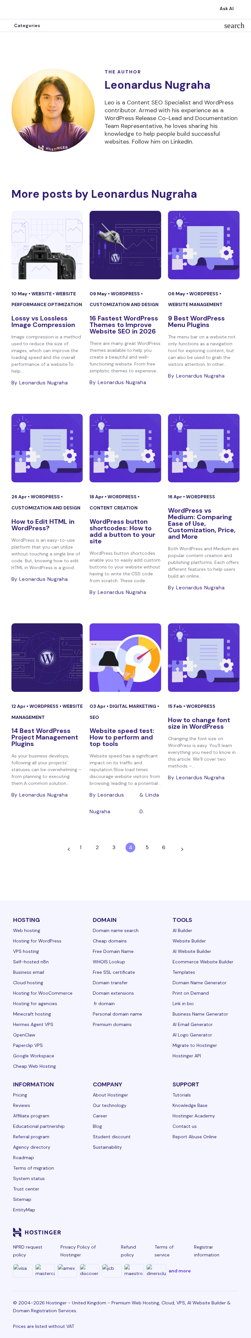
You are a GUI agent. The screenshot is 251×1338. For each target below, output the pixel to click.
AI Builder (182, 930)
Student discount (112, 1137)
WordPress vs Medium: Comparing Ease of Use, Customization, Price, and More (202, 523)
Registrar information (206, 1251)
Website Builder (189, 941)
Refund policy (128, 1251)
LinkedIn (181, 142)
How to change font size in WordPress (199, 723)
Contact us (185, 1126)
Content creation (114, 508)
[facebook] (138, 1232)
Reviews (21, 1105)
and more (180, 1271)
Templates (184, 972)
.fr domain (104, 1003)
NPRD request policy (27, 1251)
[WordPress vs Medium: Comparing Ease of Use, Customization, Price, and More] (204, 448)
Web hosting (26, 930)
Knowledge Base (190, 1105)
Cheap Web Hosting (34, 1066)
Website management (195, 304)
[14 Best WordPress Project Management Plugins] (47, 657)
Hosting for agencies (35, 1003)
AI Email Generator (193, 1024)
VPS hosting (26, 951)
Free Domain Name (113, 951)
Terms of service (164, 1251)
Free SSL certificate (114, 972)
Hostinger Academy (194, 1116)
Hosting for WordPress (37, 941)
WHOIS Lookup (109, 962)
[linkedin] (123, 1232)
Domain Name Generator (199, 983)
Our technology (109, 1105)
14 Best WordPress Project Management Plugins (44, 737)
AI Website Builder (192, 951)
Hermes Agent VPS (33, 1024)
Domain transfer (110, 983)
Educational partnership (39, 1126)
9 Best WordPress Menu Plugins (196, 321)
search (234, 25)
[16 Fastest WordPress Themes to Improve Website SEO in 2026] (125, 245)
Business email (28, 972)
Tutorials (182, 1095)
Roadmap (23, 1157)
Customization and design (124, 304)
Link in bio (183, 1003)
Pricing (20, 1095)
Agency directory (31, 1147)
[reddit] (201, 1232)
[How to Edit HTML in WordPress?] (47, 448)
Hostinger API (187, 1056)
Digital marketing (133, 706)
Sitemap (22, 1199)
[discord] (232, 1232)
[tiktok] (217, 1232)
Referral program (31, 1137)
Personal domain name (117, 1014)
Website (42, 294)
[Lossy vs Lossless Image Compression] (47, 245)
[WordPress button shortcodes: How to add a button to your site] (125, 448)
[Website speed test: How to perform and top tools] (125, 657)
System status (29, 1178)
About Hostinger (110, 1095)
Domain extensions (113, 993)
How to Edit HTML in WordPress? (43, 524)
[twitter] (170, 1232)
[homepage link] (12, 9)
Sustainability (107, 1147)
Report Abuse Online (195, 1137)
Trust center (26, 1189)
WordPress (126, 294)
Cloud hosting (28, 983)
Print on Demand (191, 993)
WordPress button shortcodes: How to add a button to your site (122, 531)
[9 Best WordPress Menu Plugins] (204, 245)
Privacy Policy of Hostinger (78, 1251)
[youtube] (185, 1232)
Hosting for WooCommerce (43, 993)
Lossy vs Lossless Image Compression (43, 321)
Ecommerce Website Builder (203, 962)
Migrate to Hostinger (195, 1045)
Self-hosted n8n (31, 962)
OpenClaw (24, 1035)
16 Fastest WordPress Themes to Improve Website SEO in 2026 (124, 324)
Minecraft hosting (32, 1014)
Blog (97, 1126)
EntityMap (24, 1210)
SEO (94, 717)
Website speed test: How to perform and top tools (122, 737)
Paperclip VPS (28, 1045)
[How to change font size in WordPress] (204, 657)
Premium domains (112, 1024)
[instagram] (154, 1232)
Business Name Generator (200, 1014)
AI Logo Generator (192, 1035)
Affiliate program (31, 1116)
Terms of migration (33, 1168)
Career (100, 1116)
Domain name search (116, 930)
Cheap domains (110, 941)
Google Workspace (33, 1056)
